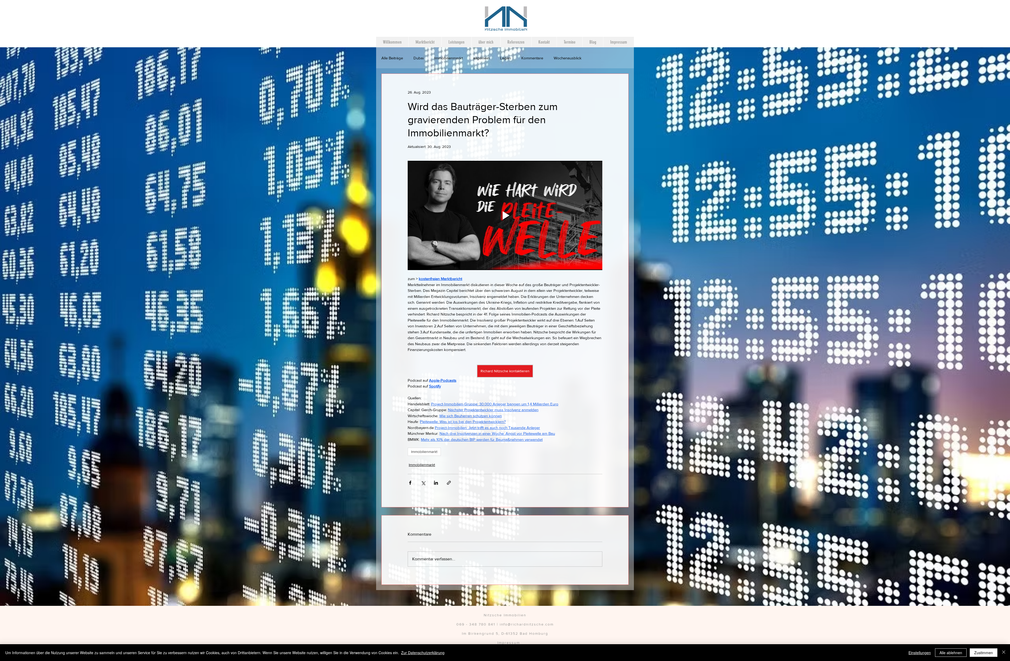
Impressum (508, 643)
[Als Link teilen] (448, 482)
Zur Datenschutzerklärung (423, 652)
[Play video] (505, 215)
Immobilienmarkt (448, 58)
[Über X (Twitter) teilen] (423, 482)
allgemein (481, 58)
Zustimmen (983, 652)
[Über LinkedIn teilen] (435, 482)
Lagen (505, 58)
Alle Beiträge (392, 58)
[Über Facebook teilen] (410, 482)
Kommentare (532, 58)
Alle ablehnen (951, 652)
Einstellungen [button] (919, 652)
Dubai (418, 58)
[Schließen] (1004, 652)
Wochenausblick (568, 58)
